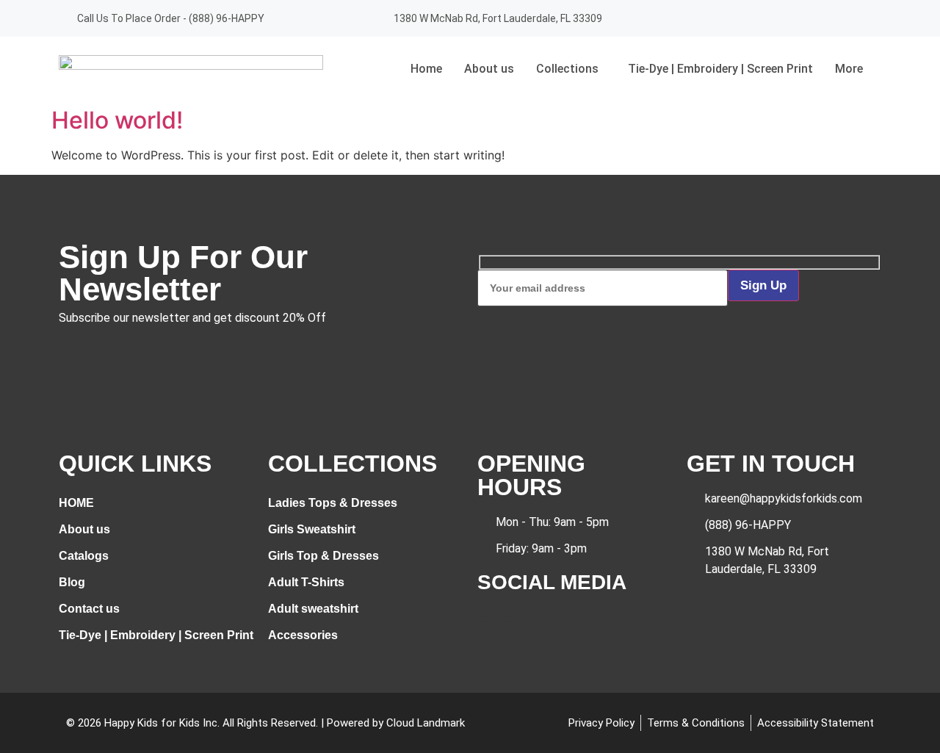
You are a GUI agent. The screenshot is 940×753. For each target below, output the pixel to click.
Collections (567, 69)
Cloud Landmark (425, 722)
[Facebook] (819, 18)
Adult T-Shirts (306, 582)
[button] (571, 69)
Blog (72, 582)
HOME (76, 503)
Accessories (303, 635)
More (849, 69)
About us (489, 69)
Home (426, 69)
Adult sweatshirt (313, 608)
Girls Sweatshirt (311, 529)
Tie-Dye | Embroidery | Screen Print (720, 69)
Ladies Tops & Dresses (332, 503)
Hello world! (117, 120)
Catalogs (84, 556)
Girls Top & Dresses (323, 556)
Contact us (89, 608)
